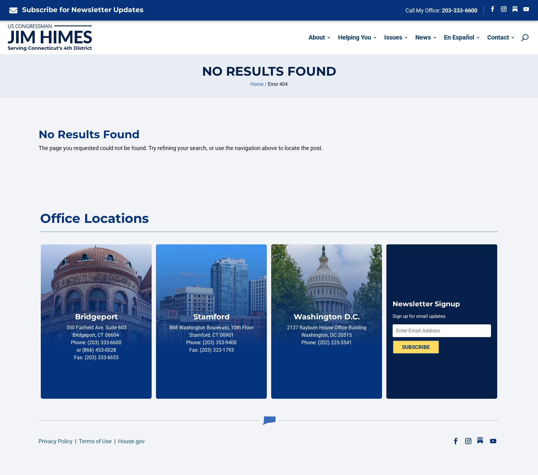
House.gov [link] (131, 441)
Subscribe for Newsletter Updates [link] (83, 10)
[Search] (524, 37)
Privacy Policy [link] (56, 441)
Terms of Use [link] (95, 441)
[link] (11, 10)
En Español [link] (459, 37)
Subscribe (416, 347)
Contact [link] (498, 37)
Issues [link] (393, 37)
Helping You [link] (354, 37)
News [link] (423, 37)
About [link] (317, 37)
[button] (492, 9)
